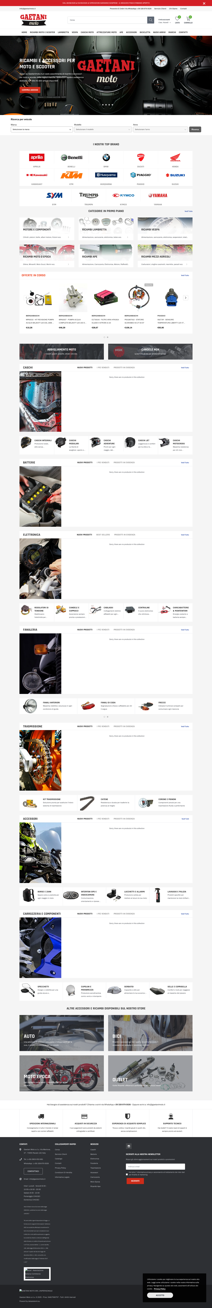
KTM (71, 184)
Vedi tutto (185, 275)
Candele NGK (150, 349)
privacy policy (160, 1289)
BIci (116, 1036)
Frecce (162, 702)
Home (24, 32)
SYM (54, 204)
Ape (121, 32)
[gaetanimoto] (106, 75)
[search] (150, 20)
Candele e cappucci (74, 609)
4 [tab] (109, 104)
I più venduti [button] (103, 367)
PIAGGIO (161, 316)
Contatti (183, 9)
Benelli (71, 166)
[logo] (34, 20)
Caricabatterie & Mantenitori (181, 609)
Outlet (120, 1079)
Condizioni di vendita (63, 1173)
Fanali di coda (108, 702)
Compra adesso (30, 90)
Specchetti (43, 986)
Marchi (172, 32)
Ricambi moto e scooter (42, 32)
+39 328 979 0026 (144, 9)
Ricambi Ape (89, 256)
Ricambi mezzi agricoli (155, 256)
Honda (175, 166)
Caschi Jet (143, 440)
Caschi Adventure (109, 442)
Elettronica (31, 535)
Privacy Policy (60, 1168)
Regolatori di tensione (41, 609)
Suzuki (175, 184)
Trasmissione (32, 726)
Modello (77, 125)
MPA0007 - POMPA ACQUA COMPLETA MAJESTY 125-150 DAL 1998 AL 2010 (73, 321)
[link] (36, 157)
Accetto (160, 1295)
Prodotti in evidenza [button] (124, 367)
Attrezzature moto (107, 32)
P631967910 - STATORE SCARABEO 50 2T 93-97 (134, 321)
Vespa (75, 32)
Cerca (57, 1150)
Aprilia (36, 166)
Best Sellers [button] (103, 535)
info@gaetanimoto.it (27, 9)
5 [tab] (112, 104)
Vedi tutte (189, 211)
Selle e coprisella (177, 986)
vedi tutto (185, 462)
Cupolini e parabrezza (87, 988)
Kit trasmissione (52, 799)
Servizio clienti (160, 9)
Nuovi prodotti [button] (84, 367)
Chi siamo (173, 9)
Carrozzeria (95, 1177)
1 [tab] (99, 104)
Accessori (131, 32)
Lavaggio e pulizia (177, 891)
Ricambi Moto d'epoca (37, 256)
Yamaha (158, 204)
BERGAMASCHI (33, 316)
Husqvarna (106, 184)
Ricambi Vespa (150, 229)
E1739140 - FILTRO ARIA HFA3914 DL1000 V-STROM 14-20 (105, 321)
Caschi (28, 368)
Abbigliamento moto (61, 349)
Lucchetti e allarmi (134, 891)
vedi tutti (185, 819)
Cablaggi (108, 607)
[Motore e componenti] (68, 237)
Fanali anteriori (51, 702)
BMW (106, 166)
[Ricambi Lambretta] (127, 237)
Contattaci (33, 1171)
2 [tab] (103, 104)
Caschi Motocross (179, 442)
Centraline (144, 607)
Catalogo (58, 1159)
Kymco (123, 204)
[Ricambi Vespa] (187, 237)
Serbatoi (129, 986)
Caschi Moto (87, 32)
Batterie (29, 463)
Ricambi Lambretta (94, 229)
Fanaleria (30, 630)
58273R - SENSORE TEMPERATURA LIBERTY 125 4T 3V (170, 321)
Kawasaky (36, 184)
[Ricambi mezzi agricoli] (187, 264)
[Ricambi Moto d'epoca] (68, 264)
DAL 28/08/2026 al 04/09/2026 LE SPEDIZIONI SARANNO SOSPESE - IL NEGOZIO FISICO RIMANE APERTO (106, 3)
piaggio (140, 184)
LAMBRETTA (63, 32)
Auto (29, 1036)
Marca (14, 125)
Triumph (89, 204)
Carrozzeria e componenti (42, 914)
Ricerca (195, 129)
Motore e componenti (37, 229)
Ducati (140, 166)
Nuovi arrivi (159, 32)
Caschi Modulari (74, 442)
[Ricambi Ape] (127, 264)
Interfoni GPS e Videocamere (89, 893)
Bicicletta (145, 32)
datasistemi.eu (34, 1301)
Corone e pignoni (167, 799)
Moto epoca (37, 1076)
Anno (135, 125)
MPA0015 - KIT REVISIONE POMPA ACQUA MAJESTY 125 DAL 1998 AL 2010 (40, 321)
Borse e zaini (44, 891)
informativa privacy (144, 1172)
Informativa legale (62, 1177)
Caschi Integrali (43, 440)
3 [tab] (106, 104)
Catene (104, 799)
